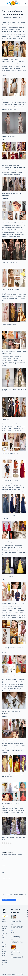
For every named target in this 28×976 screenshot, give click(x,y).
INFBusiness (20, 974)
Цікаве (20, 17)
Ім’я (3, 859)
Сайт (3, 872)
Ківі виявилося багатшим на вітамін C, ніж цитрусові (17, 936)
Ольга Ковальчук (15, 923)
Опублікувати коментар (9, 900)
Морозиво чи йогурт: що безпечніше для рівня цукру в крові (17, 921)
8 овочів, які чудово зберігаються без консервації (16, 951)
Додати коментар (6, 878)
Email (3, 865)
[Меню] (25, 3)
